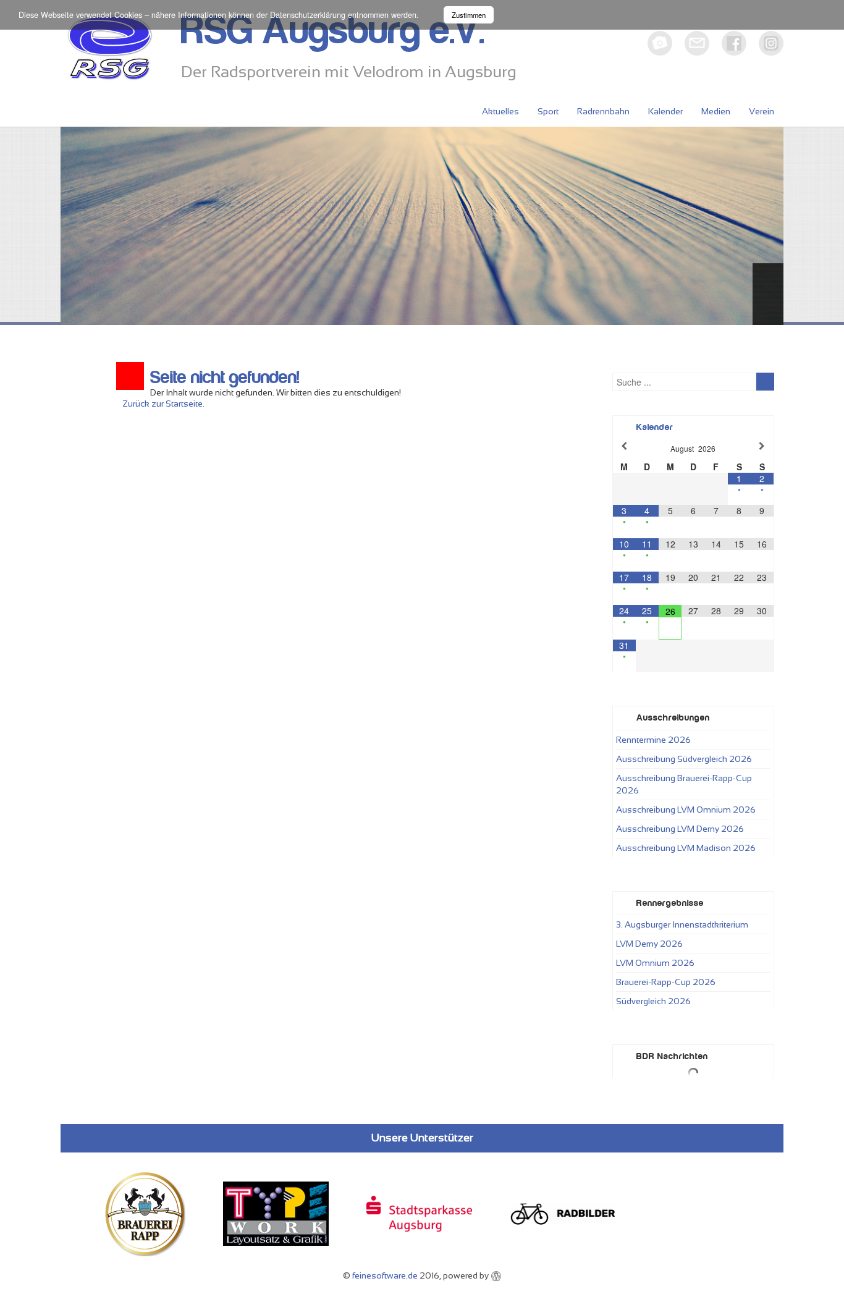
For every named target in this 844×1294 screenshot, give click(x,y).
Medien (715, 111)
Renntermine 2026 (653, 740)
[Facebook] (734, 43)
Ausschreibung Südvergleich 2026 (684, 759)
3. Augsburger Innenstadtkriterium (682, 924)
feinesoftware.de (385, 1275)
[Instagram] (771, 43)
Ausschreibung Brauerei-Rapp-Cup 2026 (684, 784)
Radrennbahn (603, 111)
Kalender (665, 111)
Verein (761, 111)
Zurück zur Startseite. (163, 403)
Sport (548, 111)
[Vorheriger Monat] (624, 445)
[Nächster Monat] (762, 445)
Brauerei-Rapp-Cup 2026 (665, 982)
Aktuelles (500, 111)
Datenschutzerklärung (307, 14)
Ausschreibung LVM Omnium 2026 (686, 809)
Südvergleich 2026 (653, 1001)
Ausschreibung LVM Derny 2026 (680, 829)
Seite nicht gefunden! (224, 377)
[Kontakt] (697, 43)
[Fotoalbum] (660, 43)
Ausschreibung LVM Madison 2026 (686, 848)
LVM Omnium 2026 (655, 963)
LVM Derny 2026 (649, 944)
